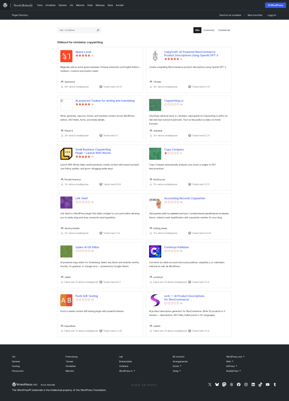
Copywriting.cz (173, 100)
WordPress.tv (127, 371)
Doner (177, 366)
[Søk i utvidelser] (98, 30)
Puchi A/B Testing (86, 296)
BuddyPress (233, 371)
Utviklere (123, 366)
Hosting (16, 366)
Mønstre (70, 371)
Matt (229, 361)
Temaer (69, 361)
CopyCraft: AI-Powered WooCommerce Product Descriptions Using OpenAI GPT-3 (191, 53)
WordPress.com (235, 356)
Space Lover (83, 51)
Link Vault (81, 198)
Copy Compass (174, 149)
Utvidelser (71, 366)
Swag (177, 371)
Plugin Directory (20, 15)
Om (13, 356)
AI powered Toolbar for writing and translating (105, 100)
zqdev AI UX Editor (87, 247)
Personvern (18, 371)
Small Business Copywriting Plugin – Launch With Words (93, 151)
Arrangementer (180, 361)
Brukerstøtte (125, 361)
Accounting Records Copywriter (184, 198)
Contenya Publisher (176, 247)
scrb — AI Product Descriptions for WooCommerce (184, 297)
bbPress (231, 366)
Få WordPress (275, 5)
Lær (121, 356)
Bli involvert (178, 356)
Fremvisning (72, 356)
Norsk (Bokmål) (48, 385)
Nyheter (16, 361)
